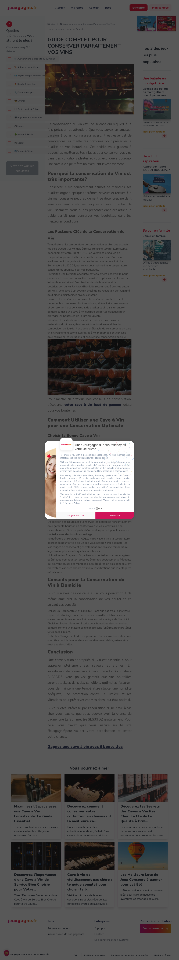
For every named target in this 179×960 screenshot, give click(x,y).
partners (77, 462)
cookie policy (101, 458)
